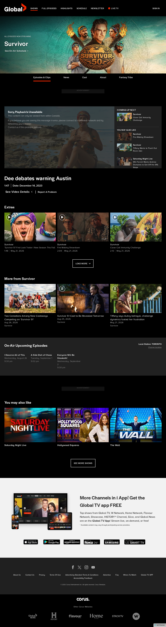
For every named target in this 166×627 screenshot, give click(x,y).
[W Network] (136, 616)
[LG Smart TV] (134, 541)
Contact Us (29, 575)
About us (17, 575)
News (66, 77)
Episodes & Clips (42, 77)
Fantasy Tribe (126, 77)
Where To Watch (129, 575)
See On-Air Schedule (15, 50)
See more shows (83, 463)
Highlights (66, 8)
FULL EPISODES (49, 8)
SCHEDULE (82, 8)
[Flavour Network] (75, 616)
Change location (155, 347)
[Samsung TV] (112, 541)
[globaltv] (15, 8)
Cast (84, 77)
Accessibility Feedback (83, 578)
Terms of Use (55, 575)
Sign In (156, 8)
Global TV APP (147, 575)
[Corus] (83, 599)
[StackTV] (118, 616)
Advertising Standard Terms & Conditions (81, 575)
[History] (53, 616)
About (103, 77)
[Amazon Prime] (72, 541)
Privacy (42, 575)
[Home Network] (96, 616)
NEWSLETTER (97, 8)
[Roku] (92, 541)
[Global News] (32, 616)
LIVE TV (115, 8)
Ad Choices (160, 625)
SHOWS (34, 8)
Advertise (107, 575)
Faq (117, 575)
